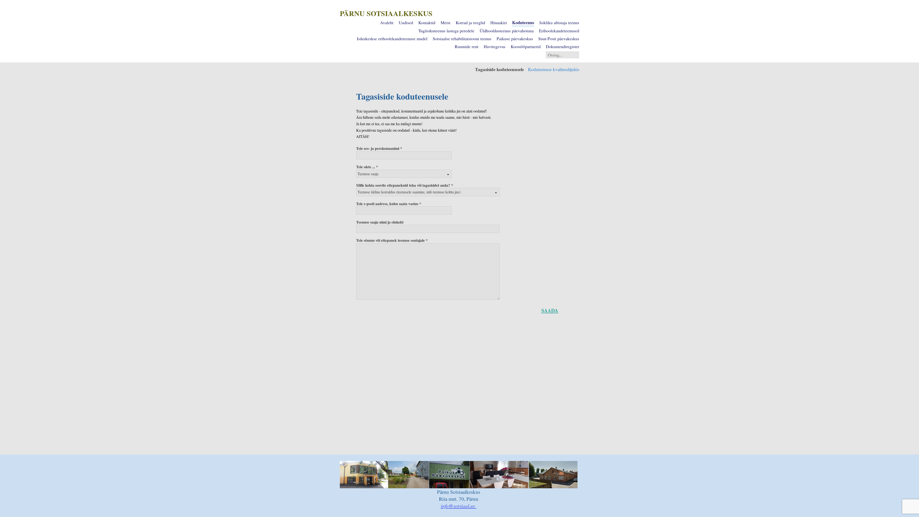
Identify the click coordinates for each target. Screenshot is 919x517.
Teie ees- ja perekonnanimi (377, 148)
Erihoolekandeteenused (559, 31)
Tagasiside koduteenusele (499, 69)
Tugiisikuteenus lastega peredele (446, 31)
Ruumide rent (466, 46)
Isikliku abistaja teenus (559, 22)
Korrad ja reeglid (470, 22)
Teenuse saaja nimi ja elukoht (379, 222)
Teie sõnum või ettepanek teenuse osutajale (390, 240)
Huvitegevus (494, 46)
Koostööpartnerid (526, 46)
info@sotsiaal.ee (458, 505)
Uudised (406, 22)
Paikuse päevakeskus (515, 38)
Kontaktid (426, 22)
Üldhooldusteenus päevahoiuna (507, 31)
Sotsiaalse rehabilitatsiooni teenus (462, 38)
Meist (445, 22)
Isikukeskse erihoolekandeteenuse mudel (392, 38)
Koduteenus (523, 22)
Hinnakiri (498, 22)
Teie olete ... (365, 166)
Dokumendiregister (562, 46)
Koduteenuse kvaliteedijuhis (553, 69)
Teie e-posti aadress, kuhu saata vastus (387, 203)
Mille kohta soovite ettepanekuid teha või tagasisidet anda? (403, 185)
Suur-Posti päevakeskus (558, 38)
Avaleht (386, 22)
